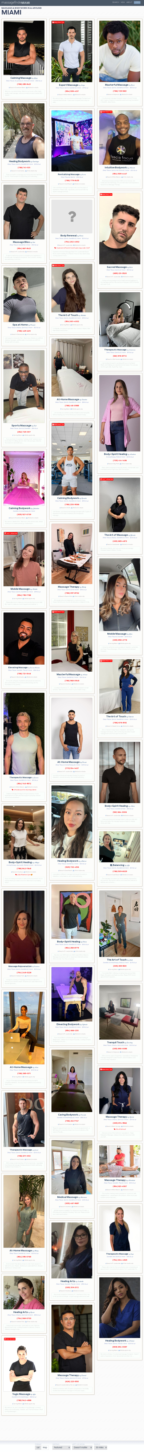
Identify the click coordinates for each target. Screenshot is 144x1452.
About (129, 2)
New (123, 2)
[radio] (38, 1448)
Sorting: (56, 1444)
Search (115, 2)
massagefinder (11, 3)
